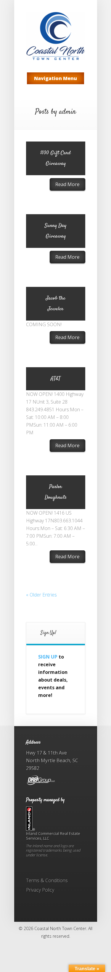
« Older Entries (41, 594)
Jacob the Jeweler (55, 304)
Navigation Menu (55, 78)
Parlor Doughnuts (56, 492)
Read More (67, 184)
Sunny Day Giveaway (55, 231)
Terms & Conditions (47, 880)
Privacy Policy (40, 890)
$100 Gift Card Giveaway (56, 158)
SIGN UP (47, 657)
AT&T (56, 379)
